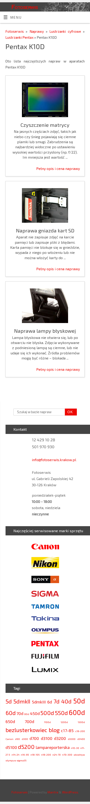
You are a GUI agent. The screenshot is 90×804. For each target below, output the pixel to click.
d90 (17, 738)
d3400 (81, 738)
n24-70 (56, 754)
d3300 (71, 738)
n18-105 (35, 754)
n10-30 (75, 747)
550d (61, 712)
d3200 (60, 738)
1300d (81, 722)
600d (77, 712)
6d (49, 701)
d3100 (46, 738)
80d (26, 713)
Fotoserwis (24, 6)
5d (9, 701)
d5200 (26, 746)
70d (19, 713)
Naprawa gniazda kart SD (45, 230)
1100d (47, 722)
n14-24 (15, 754)
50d (79, 701)
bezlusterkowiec (26, 730)
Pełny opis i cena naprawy (58, 168)
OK (69, 412)
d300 (25, 738)
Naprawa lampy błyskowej (45, 331)
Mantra (53, 792)
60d (11, 712)
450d (35, 713)
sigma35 (22, 760)
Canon (9, 738)
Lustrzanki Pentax (19, 37)
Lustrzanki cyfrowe (66, 31)
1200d (64, 722)
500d (47, 712)
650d (10, 721)
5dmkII (21, 701)
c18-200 (80, 731)
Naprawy (38, 31)
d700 (34, 738)
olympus (11, 760)
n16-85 (25, 754)
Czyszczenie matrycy (45, 125)
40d (66, 701)
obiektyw (79, 754)
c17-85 (67, 730)
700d (29, 721)
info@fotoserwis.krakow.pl (54, 459)
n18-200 (46, 754)
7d (57, 701)
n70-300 (67, 754)
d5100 (11, 747)
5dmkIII (39, 701)
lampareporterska (53, 747)
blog (54, 730)
